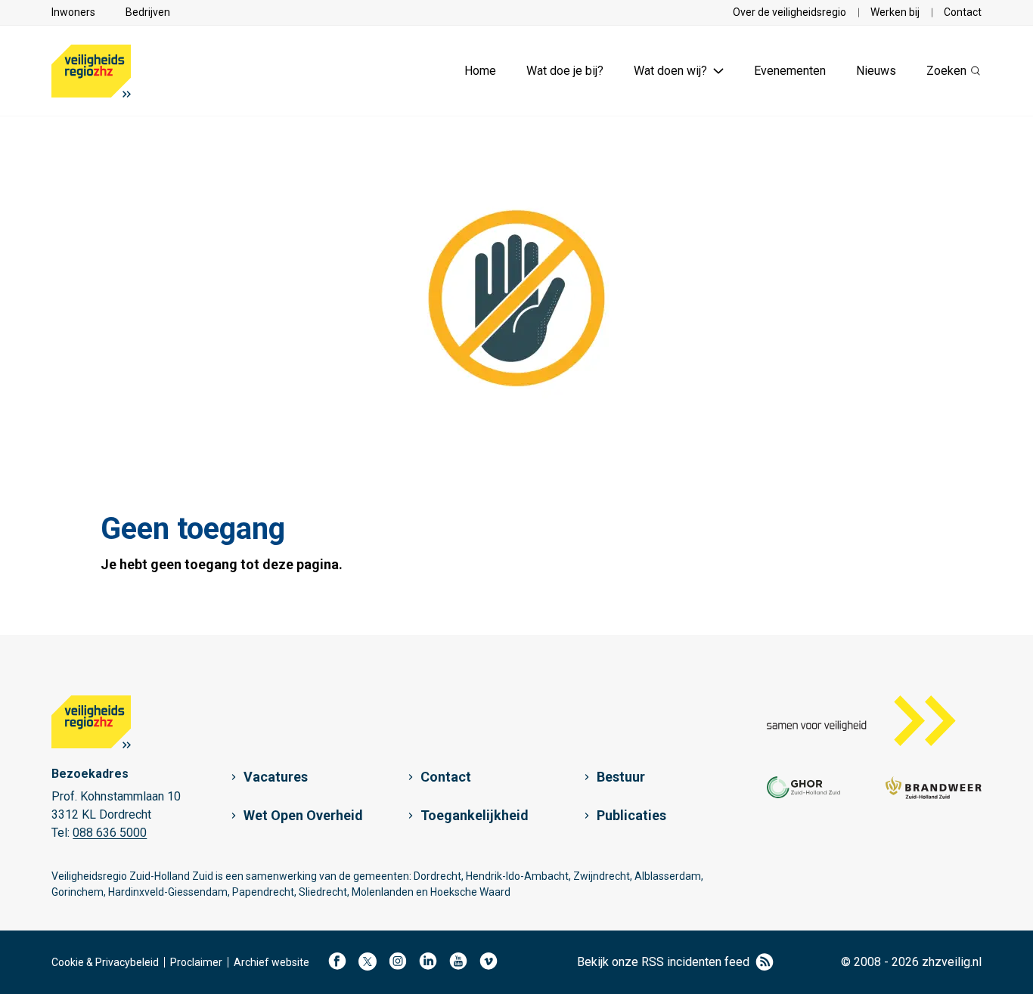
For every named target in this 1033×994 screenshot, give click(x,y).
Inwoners (73, 12)
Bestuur (621, 777)
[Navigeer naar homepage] (91, 71)
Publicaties (631, 815)
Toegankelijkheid (474, 815)
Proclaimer (196, 962)
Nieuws (876, 70)
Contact (963, 12)
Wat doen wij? (670, 70)
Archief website (271, 962)
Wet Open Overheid (303, 815)
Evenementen (790, 70)
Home (480, 70)
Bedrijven (148, 12)
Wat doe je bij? (564, 70)
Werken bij (895, 12)
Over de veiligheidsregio (789, 12)
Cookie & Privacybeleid (105, 962)
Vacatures (276, 777)
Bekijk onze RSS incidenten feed (663, 962)
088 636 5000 (110, 832)
